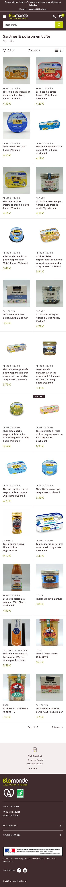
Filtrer (11, 50)
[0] (60, 16)
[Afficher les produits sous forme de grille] (56, 50)
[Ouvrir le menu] (4, 16)
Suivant (56, 727)
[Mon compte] (54, 16)
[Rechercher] (59, 24)
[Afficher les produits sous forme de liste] (61, 50)
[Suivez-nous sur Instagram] (25, 870)
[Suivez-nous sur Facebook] (19, 870)
